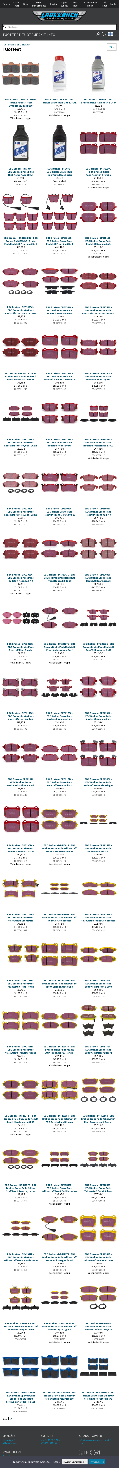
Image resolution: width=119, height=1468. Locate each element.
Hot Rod (75, 4)
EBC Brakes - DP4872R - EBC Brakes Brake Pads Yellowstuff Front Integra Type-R (59, 1326)
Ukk (81, 1443)
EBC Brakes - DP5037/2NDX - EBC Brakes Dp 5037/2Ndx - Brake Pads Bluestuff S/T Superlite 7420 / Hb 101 (20, 1397)
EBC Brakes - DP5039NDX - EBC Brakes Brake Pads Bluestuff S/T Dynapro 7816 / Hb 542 (98, 1395)
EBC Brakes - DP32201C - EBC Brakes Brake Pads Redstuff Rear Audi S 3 (98, 716)
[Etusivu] (59, 20)
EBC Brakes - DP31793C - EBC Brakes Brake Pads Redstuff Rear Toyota (59, 442)
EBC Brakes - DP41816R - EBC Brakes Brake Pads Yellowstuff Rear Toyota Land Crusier (98, 1118)
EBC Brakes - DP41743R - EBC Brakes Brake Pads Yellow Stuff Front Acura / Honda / (59, 1049)
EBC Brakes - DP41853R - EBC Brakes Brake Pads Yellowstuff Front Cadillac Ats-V (59, 1188)
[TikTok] (97, 1453)
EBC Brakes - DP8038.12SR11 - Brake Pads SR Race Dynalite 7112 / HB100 (20, 102)
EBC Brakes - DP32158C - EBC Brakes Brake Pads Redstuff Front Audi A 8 (20, 716)
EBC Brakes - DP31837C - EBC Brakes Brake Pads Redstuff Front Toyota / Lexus (20, 511)
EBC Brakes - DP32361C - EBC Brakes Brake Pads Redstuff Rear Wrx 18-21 (20, 848)
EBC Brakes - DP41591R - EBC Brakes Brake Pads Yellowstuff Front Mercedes (20, 1049)
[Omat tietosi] (98, 34)
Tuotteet (11, 34)
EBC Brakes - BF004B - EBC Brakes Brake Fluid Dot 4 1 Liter (98, 101)
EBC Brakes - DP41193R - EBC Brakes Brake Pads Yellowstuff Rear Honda (20, 983)
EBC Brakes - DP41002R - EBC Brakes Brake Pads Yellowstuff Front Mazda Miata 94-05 (59, 848)
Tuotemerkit (34, 34)
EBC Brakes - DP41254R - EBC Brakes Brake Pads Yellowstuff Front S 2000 (98, 983)
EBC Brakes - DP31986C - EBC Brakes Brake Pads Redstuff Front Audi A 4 (98, 511)
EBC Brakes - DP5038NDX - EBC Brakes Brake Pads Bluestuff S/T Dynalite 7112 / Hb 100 (59, 1395)
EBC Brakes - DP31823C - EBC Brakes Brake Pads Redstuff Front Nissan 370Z (98, 442)
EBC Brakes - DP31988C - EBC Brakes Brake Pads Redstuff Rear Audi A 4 (20, 577)
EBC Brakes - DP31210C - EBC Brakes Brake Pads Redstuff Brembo (98, 171)
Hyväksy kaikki (97, 1461)
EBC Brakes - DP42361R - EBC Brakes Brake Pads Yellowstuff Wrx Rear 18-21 (98, 1257)
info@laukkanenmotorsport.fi (95, 1440)
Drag (25, 4)
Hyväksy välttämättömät (75, 1461)
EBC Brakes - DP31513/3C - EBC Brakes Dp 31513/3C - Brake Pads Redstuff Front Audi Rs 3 (21, 241)
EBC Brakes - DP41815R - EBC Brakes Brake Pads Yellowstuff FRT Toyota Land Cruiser (59, 1118)
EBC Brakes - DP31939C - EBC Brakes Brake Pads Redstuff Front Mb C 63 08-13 (59, 511)
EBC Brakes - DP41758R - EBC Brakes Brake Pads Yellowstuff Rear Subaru (98, 1049)
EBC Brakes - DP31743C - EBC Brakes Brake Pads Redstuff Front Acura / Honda (98, 310)
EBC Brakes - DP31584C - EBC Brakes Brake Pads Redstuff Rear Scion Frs (59, 310)
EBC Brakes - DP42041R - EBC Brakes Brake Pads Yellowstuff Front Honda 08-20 (20, 1257)
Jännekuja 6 (8, 1440)
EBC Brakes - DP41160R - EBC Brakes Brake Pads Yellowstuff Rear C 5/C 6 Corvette (59, 917)
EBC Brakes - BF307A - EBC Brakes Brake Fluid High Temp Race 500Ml (21, 171)
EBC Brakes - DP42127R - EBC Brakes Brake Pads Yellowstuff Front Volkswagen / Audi (59, 1257)
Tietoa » (55, 1461)
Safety (6, 4)
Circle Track (16, 4)
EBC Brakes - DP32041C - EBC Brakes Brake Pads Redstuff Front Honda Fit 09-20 (59, 577)
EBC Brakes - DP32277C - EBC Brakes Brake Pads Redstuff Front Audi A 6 (59, 782)
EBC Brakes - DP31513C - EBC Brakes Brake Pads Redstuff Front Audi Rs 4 (59, 241)
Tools (113, 4)
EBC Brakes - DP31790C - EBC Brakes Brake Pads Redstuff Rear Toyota (98, 376)
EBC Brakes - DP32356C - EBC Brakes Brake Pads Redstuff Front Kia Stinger (98, 782)
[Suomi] (112, 34)
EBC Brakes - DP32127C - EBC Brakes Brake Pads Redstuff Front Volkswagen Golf (59, 647)
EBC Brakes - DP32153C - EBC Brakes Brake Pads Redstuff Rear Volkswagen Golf (98, 647)
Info (51, 34)
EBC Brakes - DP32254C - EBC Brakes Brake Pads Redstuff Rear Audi (20, 782)
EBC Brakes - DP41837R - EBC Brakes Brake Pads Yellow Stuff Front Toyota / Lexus (21, 1188)
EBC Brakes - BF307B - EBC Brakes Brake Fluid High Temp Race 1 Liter (59, 171)
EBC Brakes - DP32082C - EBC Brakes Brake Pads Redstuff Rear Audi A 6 (98, 577)
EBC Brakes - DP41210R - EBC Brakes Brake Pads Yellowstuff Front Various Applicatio (59, 983)
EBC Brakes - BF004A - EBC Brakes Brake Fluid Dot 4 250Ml (59, 101)
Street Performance (39, 4)
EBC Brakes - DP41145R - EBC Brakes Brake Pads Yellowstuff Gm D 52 (98, 848)
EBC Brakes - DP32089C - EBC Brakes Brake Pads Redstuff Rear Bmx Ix (20, 647)
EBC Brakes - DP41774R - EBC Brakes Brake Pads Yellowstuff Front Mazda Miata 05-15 (21, 1118)
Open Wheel (64, 4)
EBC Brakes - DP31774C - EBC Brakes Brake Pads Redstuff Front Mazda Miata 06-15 (21, 376)
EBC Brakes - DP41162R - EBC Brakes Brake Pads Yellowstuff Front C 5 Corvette (98, 917)
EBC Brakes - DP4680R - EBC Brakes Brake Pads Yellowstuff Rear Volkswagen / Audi (21, 1326)
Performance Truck (90, 4)
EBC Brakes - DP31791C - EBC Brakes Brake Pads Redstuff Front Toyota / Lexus (20, 442)
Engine (53, 4)
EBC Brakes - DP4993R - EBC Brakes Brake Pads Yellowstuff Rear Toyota (98, 1326)
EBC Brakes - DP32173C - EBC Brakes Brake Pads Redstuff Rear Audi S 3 (59, 716)
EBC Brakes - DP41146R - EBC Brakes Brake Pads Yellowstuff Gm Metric (20, 917)
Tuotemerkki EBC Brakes (16, 44)
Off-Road (104, 4)
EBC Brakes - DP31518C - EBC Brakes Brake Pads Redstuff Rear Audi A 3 (98, 241)
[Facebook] (82, 1453)
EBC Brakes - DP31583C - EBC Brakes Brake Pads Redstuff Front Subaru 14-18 (20, 310)
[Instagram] (89, 1453)
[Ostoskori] (104, 34)
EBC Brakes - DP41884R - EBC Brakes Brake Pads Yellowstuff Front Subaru (98, 1188)
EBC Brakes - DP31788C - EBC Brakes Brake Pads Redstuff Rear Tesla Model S (59, 376)
